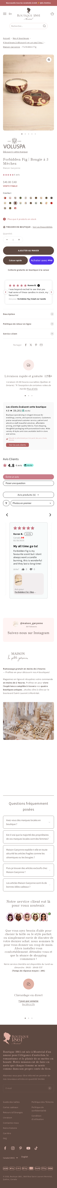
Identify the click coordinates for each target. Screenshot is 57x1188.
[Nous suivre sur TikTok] (36, 1148)
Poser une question (15, 483)
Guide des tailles (11, 1102)
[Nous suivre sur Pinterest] (21, 1148)
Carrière (7, 1133)
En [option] (10, 13)
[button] (8, 174)
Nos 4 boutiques (21, 38)
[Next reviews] (51, 292)
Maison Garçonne (11, 168)
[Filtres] (6, 503)
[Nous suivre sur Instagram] (13, 1148)
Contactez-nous (11, 1122)
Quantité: (7, 233)
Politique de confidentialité (39, 1109)
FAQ (5, 1138)
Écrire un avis (12, 476)
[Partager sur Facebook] (25, 344)
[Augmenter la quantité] (19, 240)
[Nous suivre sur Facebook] (5, 1148)
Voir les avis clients (17, 444)
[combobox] (26, 26)
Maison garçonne (11, 47)
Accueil (6, 38)
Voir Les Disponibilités (42, 227)
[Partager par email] (41, 344)
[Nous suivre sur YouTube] (28, 1148)
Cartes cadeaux (10, 1107)
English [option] (24, 1156)
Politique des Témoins (43, 1102)
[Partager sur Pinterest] (36, 344)
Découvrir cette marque (15, 151)
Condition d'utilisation (38, 1117)
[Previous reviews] (6, 292)
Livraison (7, 1117)
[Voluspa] (14, 143)
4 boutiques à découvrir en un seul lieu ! (23, 42)
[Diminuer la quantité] (7, 240)
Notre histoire (10, 1128)
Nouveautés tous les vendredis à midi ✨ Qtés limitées (28, 3)
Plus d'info (32, 388)
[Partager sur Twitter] (30, 344)
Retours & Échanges (13, 1112)
